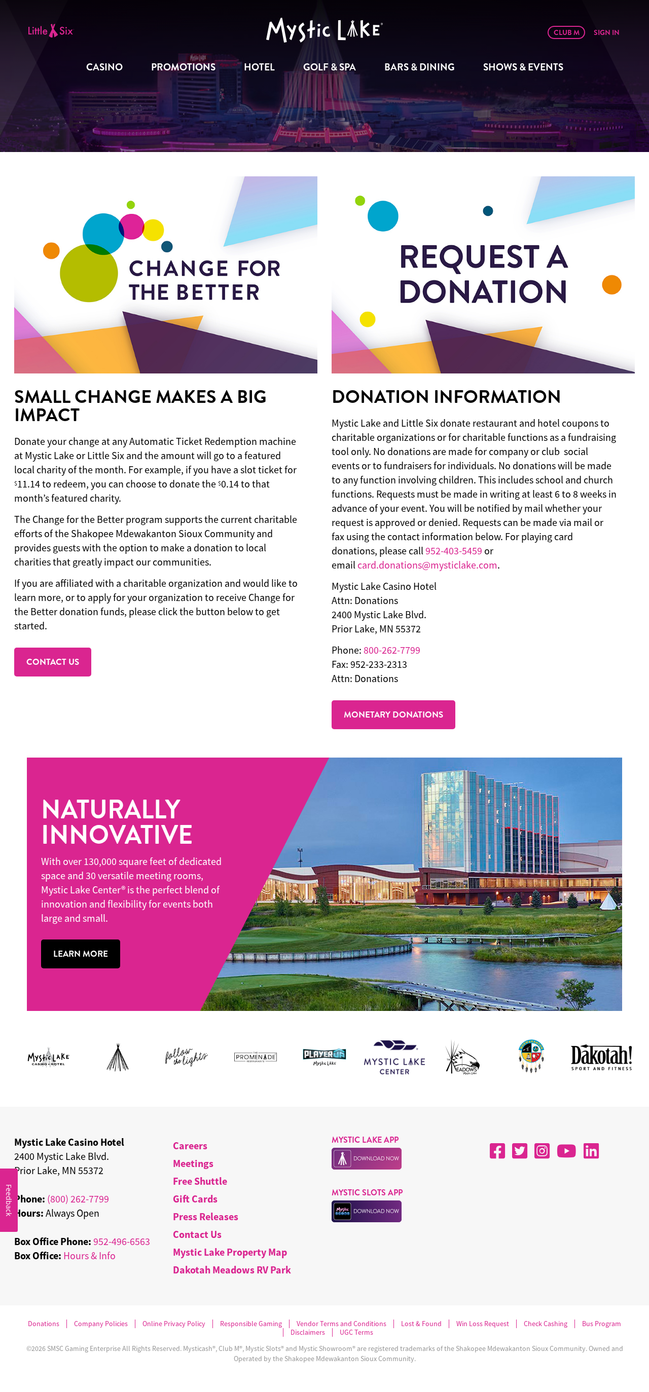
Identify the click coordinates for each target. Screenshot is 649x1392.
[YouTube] (566, 1150)
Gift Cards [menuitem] (195, 1198)
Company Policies (101, 1324)
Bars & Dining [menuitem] (419, 67)
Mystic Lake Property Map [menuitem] (230, 1252)
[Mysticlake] (314, 30)
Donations (43, 1324)
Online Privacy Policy (173, 1324)
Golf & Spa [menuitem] (329, 67)
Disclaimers (308, 1332)
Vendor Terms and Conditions (341, 1324)
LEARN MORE (80, 954)
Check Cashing (545, 1324)
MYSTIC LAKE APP (365, 1140)
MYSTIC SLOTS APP (367, 1192)
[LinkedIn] (591, 1150)
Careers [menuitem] (190, 1145)
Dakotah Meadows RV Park (232, 1269)
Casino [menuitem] (104, 67)
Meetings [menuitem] (193, 1163)
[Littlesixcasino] (52, 29)
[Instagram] (542, 1150)
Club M (567, 32)
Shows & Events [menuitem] (523, 67)
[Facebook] (497, 1150)
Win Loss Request (482, 1324)
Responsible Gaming (251, 1324)
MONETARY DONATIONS (393, 714)
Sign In (607, 32)
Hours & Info (89, 1255)
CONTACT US (52, 662)
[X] (519, 1150)
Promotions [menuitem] (183, 67)
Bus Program (601, 1324)
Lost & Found (421, 1324)
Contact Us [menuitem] (197, 1234)
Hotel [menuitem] (259, 67)
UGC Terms (356, 1332)
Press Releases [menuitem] (205, 1216)
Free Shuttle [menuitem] (200, 1181)
